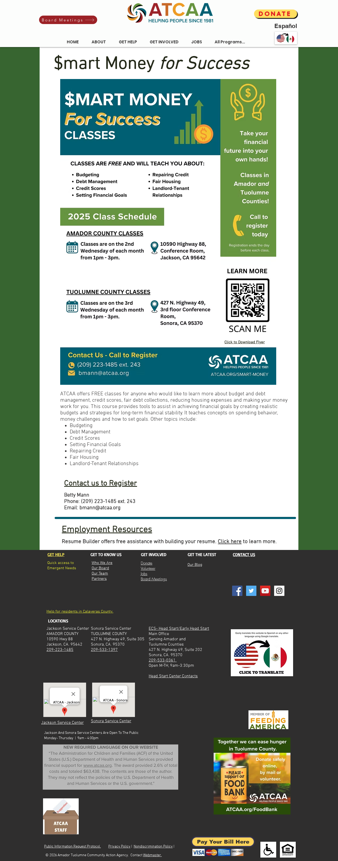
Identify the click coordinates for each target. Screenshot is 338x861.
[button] (98, 42)
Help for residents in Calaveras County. (79, 611)
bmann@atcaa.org (99, 508)
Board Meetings (154, 579)
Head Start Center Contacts (173, 676)
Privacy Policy (119, 846)
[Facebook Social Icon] (237, 591)
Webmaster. (152, 855)
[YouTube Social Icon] (265, 591)
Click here (230, 541)
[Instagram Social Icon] (279, 591)
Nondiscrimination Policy (153, 846)
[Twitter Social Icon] (251, 591)
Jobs (144, 573)
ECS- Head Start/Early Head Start (179, 628)
